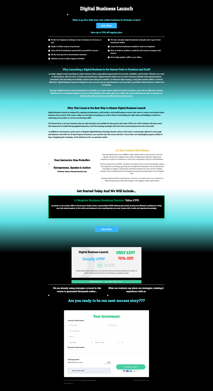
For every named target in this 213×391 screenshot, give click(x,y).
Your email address (74, 331)
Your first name (73, 325)
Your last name (112, 325)
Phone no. (71, 336)
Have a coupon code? (78, 370)
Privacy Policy (83, 380)
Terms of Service (91, 380)
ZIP (122, 342)
